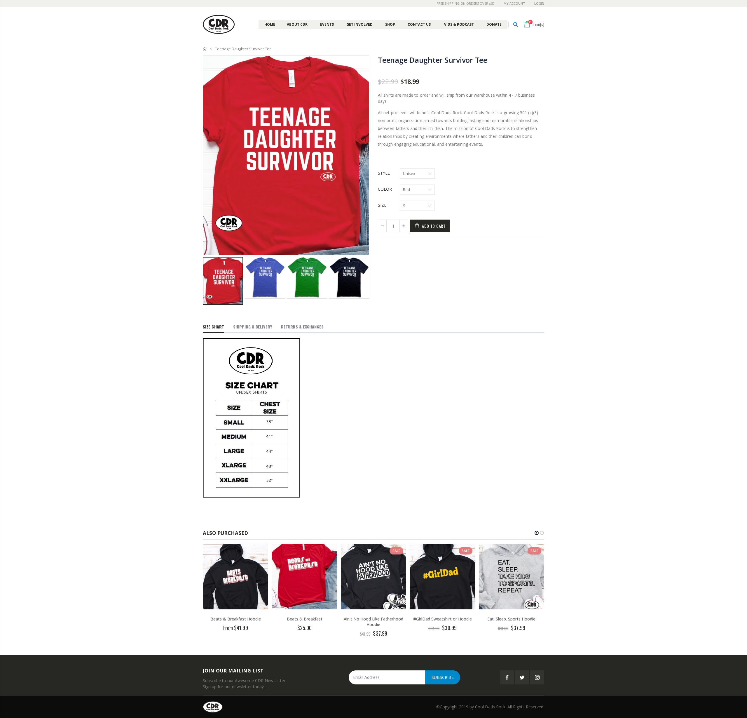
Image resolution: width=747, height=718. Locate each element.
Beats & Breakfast (304, 619)
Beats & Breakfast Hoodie (235, 619)
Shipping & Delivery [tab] (252, 327)
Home (205, 49)
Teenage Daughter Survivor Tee (432, 60)
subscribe (443, 677)
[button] (536, 532)
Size (382, 205)
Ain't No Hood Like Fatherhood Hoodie (373, 621)
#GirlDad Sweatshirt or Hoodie (442, 619)
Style (384, 173)
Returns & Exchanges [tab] (302, 327)
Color (385, 189)
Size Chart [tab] (213, 327)
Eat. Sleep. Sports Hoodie (511, 619)
